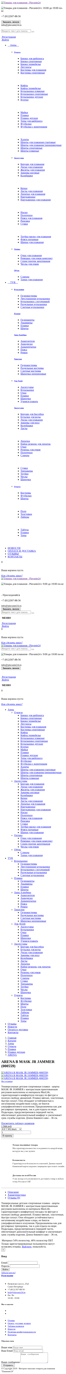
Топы (23, 535)
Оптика (17, 249)
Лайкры (25, 517)
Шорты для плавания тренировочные (41, 145)
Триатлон (18, 359)
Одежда (17, 52)
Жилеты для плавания (33, 170)
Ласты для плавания (32, 191)
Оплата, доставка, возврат (19, 1323)
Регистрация (8, 37)
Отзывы (12, 1023)
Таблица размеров (16, 1326)
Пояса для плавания (31, 218)
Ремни (24, 352)
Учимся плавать (29, 401)
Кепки (24, 188)
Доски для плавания (32, 167)
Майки (24, 112)
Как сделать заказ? (12, 575)
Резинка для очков (31, 449)
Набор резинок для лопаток (36, 444)
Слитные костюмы (31, 371)
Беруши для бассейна (32, 414)
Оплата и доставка (18, 1029)
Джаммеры (27, 322)
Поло (23, 511)
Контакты (13, 1032)
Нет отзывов (6, 1081)
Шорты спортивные (31, 148)
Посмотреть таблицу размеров (17, 1123)
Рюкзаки (25, 221)
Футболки (26, 124)
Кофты (24, 85)
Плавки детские (29, 118)
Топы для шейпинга (31, 121)
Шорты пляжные (30, 150)
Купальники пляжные (33, 91)
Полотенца (27, 215)
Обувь (16, 270)
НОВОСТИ (14, 548)
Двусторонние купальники (35, 298)
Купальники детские (32, 97)
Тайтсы (25, 529)
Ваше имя (6, 1347)
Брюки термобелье (31, 64)
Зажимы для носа (30, 422)
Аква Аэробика (20, 335)
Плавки (25, 115)
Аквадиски (27, 344)
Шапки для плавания (32, 242)
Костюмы (26, 492)
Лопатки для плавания (33, 194)
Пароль (5, 1266)
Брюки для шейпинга (32, 58)
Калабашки (27, 175)
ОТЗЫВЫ (13, 553)
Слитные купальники (32, 307)
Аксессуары (19, 158)
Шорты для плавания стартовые (38, 142)
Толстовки (26, 514)
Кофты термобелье (31, 88)
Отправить (8, 1365)
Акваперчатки (28, 346)
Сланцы (25, 276)
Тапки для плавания (32, 279)
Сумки (24, 223)
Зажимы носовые (30, 172)
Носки (24, 212)
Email (4, 1262)
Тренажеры (27, 471)
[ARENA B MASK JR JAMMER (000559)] (24, 1072)
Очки (23, 393)
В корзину (7, 1136)
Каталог (12, 1040)
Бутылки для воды (31, 417)
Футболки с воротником (34, 126)
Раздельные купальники (34, 304)
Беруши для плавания (32, 164)
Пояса (24, 349)
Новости (12, 1026)
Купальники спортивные (34, 94)
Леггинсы (26, 67)
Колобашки (27, 425)
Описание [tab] (13, 1192)
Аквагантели (28, 341)
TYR (13, 282)
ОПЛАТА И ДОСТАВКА (22, 551)
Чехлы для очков (30, 264)
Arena (13, 45)
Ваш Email (7, 1350)
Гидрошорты (27, 320)
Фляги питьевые (29, 239)
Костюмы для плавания (33, 70)
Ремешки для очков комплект (37, 258)
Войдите (26, 1246)
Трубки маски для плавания (36, 236)
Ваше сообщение (10, 1362)
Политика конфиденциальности (22, 1332)
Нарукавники (28, 197)
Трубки (25, 473)
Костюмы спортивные (33, 72)
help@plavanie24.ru (16, 1292)
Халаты (25, 139)
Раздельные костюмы (32, 368)
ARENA (12, 1055)
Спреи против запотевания (35, 261)
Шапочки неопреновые (33, 373)
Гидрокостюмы (29, 295)
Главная (12, 1037)
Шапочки (26, 398)
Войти (5, 39)
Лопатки (25, 441)
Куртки (25, 99)
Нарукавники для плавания (36, 199)
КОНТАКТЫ (15, 556)
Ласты (24, 428)
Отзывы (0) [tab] (14, 1197)
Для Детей (18, 381)
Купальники (19, 289)
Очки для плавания (31, 255)
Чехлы (24, 476)
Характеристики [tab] (17, 1195)
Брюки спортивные (31, 61)
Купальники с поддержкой (35, 301)
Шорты (25, 328)
